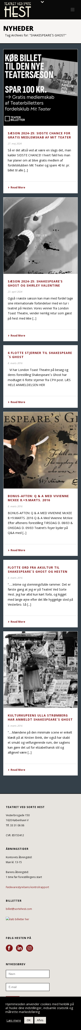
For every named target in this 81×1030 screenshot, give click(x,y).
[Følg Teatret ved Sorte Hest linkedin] (19, 948)
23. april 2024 (15, 291)
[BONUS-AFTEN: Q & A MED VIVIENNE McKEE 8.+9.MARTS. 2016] (40, 450)
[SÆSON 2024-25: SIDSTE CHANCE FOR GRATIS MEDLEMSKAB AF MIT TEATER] (40, 87)
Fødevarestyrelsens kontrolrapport (27, 887)
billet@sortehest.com (19, 909)
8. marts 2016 (15, 363)
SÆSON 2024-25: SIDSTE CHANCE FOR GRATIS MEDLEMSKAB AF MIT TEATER (39, 135)
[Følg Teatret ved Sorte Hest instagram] (29, 948)
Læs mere (13, 1020)
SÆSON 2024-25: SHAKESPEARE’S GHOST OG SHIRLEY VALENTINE (35, 283)
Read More (18, 187)
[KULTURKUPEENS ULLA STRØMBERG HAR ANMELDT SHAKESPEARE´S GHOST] (40, 669)
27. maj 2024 (15, 143)
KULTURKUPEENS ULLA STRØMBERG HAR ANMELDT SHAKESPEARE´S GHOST (40, 717)
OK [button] (29, 1020)
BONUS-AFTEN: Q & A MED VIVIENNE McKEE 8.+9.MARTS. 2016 (38, 498)
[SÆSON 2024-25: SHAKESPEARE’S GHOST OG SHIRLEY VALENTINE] (40, 235)
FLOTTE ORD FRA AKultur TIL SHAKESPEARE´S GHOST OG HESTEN (37, 569)
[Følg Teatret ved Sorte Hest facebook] (9, 948)
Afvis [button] (40, 1020)
